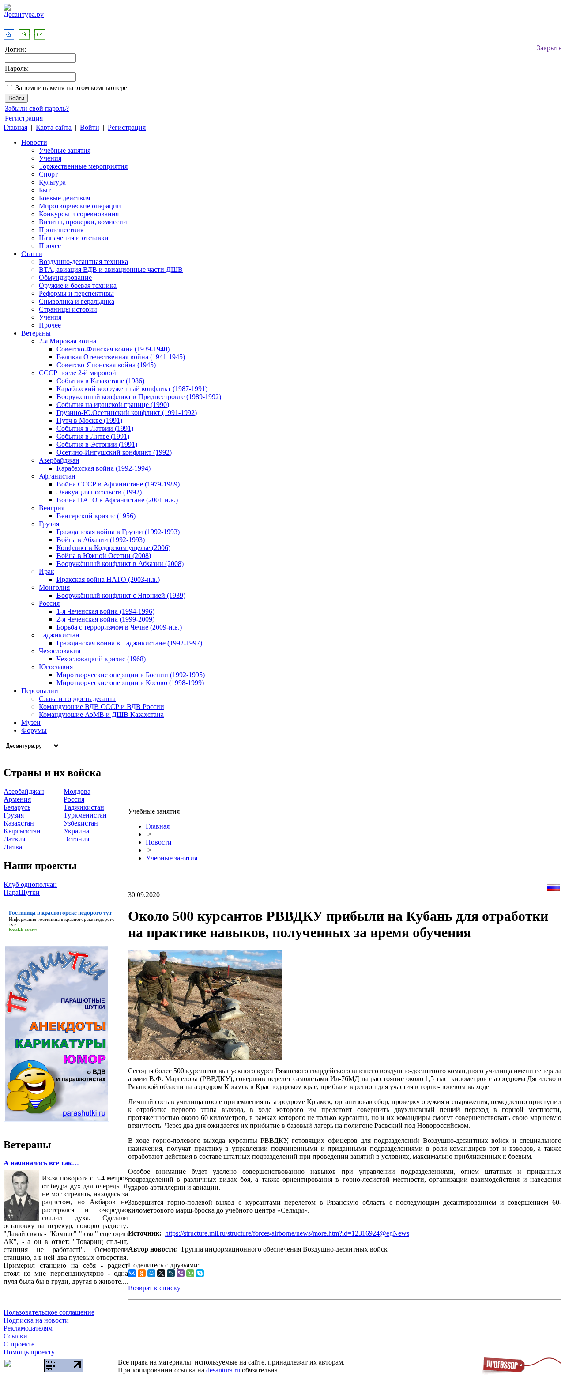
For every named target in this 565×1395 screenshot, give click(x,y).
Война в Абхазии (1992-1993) (100, 539)
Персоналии (39, 690)
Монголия (54, 587)
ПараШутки (22, 892)
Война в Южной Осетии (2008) (103, 555)
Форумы (34, 730)
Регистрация (24, 118)
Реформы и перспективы (76, 293)
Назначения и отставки (74, 237)
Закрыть (549, 48)
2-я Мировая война (67, 341)
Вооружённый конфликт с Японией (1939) (120, 595)
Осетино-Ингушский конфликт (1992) (114, 452)
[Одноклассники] (142, 1273)
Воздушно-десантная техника (83, 261)
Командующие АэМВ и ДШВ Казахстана (101, 714)
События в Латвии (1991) (94, 428)
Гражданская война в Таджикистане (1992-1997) (129, 643)
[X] (161, 1273)
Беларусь (17, 807)
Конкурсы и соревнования (79, 214)
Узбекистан (81, 823)
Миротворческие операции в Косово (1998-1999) (130, 682)
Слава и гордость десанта (77, 698)
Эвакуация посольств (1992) (99, 492)
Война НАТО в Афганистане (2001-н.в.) (117, 500)
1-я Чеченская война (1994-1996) (105, 611)
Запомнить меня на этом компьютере (71, 87)
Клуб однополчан (30, 884)
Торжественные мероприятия (83, 166)
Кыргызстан (22, 831)
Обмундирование (65, 277)
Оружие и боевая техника (78, 285)
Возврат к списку (154, 1288)
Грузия (49, 524)
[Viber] (181, 1273)
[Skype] (200, 1273)
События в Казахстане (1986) (100, 381)
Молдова (77, 791)
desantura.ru (223, 1370)
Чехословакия (59, 651)
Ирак (46, 571)
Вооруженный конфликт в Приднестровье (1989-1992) (138, 396)
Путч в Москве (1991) (89, 420)
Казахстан (19, 823)
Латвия (14, 839)
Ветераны (36, 333)
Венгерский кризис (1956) (96, 516)
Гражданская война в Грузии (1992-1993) (118, 531)
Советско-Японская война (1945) (106, 365)
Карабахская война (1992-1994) (103, 468)
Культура (52, 182)
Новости (34, 142)
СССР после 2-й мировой (77, 373)
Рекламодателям (28, 1328)
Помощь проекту (29, 1352)
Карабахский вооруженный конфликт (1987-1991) (131, 388)
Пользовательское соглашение (49, 1312)
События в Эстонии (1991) (96, 444)
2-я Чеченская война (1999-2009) (105, 619)
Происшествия (61, 230)
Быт (45, 190)
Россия (49, 603)
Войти (89, 127)
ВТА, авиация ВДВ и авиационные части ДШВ (111, 269)
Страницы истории (68, 309)
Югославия (56, 667)
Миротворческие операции (80, 206)
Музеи (31, 722)
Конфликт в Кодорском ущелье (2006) (113, 547)
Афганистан (57, 476)
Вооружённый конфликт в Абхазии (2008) (120, 563)
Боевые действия (64, 198)
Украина (76, 831)
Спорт (48, 174)
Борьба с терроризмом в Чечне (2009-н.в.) (119, 627)
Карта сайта (54, 127)
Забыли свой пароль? (37, 108)
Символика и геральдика (76, 301)
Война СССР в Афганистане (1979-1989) (118, 484)
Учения (50, 158)
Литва (13, 847)
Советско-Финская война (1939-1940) (113, 349)
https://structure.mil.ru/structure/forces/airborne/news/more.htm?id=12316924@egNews (287, 1233)
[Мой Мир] (151, 1273)
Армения (17, 799)
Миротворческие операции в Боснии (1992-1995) (130, 675)
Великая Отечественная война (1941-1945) (120, 357)
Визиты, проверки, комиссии (83, 222)
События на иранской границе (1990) (112, 404)
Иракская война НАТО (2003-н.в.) (108, 579)
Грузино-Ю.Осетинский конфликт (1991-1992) (126, 412)
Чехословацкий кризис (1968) (101, 659)
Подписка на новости (36, 1320)
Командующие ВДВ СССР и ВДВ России (101, 706)
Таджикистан (59, 635)
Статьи (31, 253)
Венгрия (51, 508)
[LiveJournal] (171, 1273)
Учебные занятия (64, 150)
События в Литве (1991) (92, 436)
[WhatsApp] (190, 1273)
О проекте (19, 1344)
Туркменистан (85, 815)
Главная (15, 127)
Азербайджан (59, 460)
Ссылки (15, 1336)
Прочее (50, 245)
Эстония (76, 839)
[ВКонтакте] (132, 1273)
